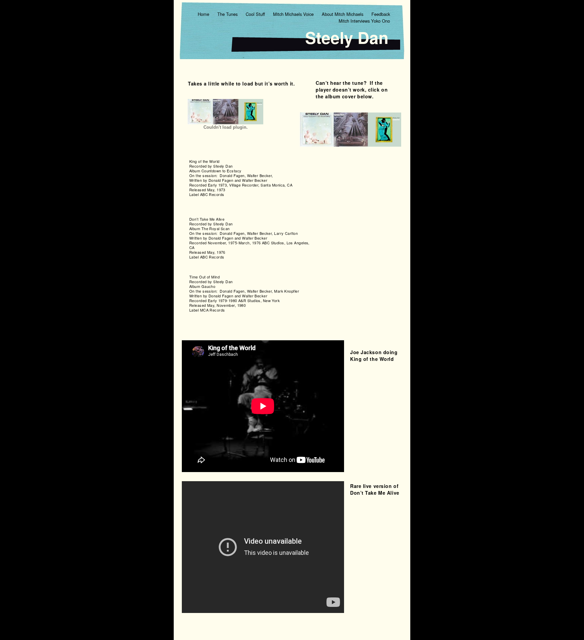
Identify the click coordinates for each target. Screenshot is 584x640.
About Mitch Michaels (343, 14)
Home (204, 14)
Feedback (380, 14)
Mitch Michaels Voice (294, 14)
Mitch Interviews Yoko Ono (364, 21)
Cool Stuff (256, 14)
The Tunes (228, 14)
